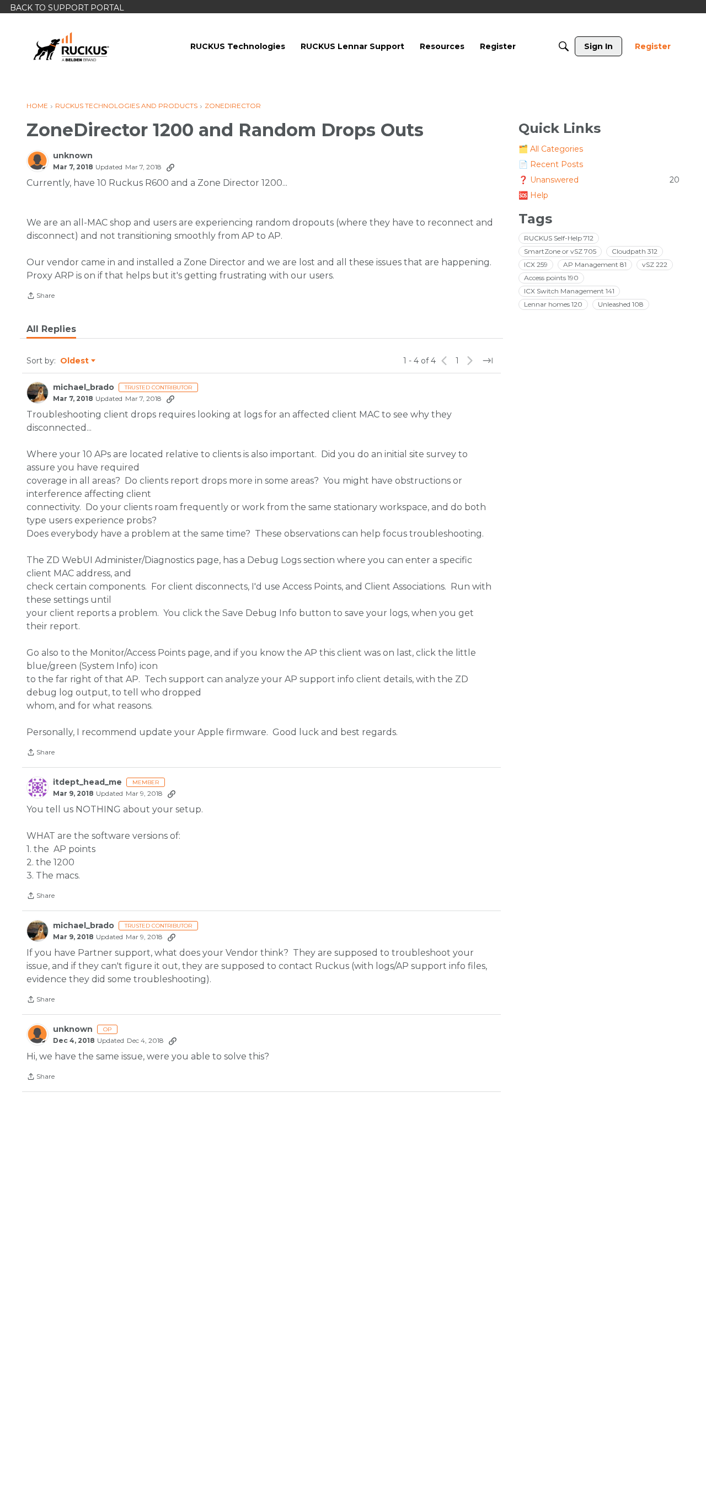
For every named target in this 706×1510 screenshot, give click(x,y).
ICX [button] (536, 264)
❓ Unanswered (599, 180)
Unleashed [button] (621, 304)
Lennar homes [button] (553, 304)
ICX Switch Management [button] (569, 291)
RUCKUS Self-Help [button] (558, 238)
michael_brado (83, 387)
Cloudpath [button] (634, 251)
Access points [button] (551, 278)
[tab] (51, 329)
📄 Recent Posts (550, 164)
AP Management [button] (595, 264)
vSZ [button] (654, 264)
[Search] (564, 46)
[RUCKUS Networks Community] (71, 46)
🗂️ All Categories (550, 149)
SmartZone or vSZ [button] (560, 251)
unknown (73, 155)
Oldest (75, 361)
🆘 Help (533, 195)
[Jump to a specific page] (487, 361)
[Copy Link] (170, 167)
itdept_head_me (87, 782)
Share (40, 296)
